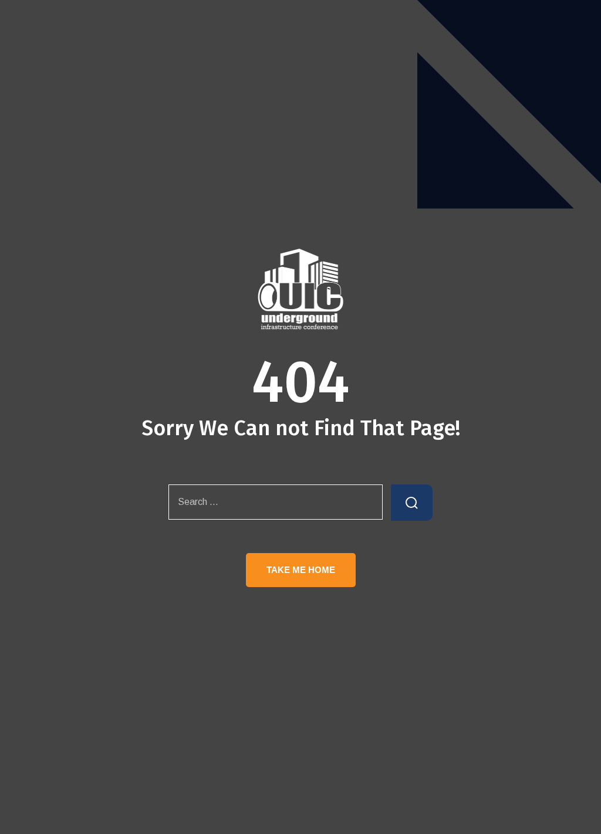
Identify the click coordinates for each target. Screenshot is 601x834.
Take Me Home (300, 570)
